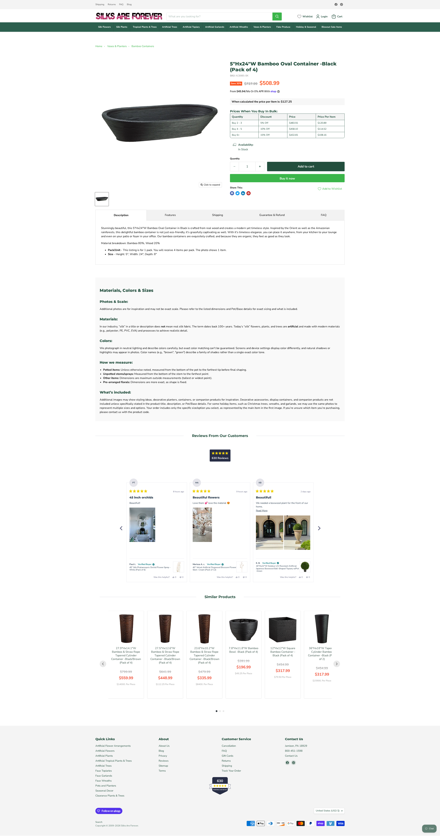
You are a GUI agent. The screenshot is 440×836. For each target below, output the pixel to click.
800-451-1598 (293, 751)
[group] (126, 654)
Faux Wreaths (103, 780)
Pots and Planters (105, 785)
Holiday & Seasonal (306, 27)
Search (98, 822)
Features (170, 215)
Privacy (163, 756)
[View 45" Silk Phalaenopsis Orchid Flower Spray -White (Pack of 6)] (178, 566)
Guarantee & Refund (272, 215)
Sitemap (163, 765)
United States (327, 810)
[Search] (277, 16)
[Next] (319, 528)
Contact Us (291, 756)
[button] (142, 525)
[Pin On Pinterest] (248, 193)
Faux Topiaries (103, 770)
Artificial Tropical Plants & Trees (113, 760)
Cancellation (229, 746)
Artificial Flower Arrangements (113, 746)
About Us (164, 746)
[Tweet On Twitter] (237, 193)
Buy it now (287, 178)
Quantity (235, 158)
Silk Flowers (104, 27)
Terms (162, 770)
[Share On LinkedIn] (243, 193)
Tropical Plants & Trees (145, 27)
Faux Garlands (103, 775)
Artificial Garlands (214, 27)
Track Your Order (231, 770)
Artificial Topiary (191, 27)
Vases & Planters (262, 27)
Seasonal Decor (104, 790)
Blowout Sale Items (332, 27)
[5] (102, 199)
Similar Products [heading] (220, 597)
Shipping (99, 4)
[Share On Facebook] (232, 193)
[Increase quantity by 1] (260, 166)
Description (121, 215)
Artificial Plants (104, 756)
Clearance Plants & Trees (109, 795)
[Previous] (121, 528)
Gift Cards (227, 756)
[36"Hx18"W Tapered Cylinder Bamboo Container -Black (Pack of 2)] (322, 629)
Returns (112, 4)
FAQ (121, 4)
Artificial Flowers (104, 751)
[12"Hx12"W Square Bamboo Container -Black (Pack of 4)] (283, 629)
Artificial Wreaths (239, 27)
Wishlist (307, 16)
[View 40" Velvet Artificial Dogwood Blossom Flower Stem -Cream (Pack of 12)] (241, 566)
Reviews (163, 760)
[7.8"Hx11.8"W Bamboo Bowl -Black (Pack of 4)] (243, 629)
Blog (129, 4)
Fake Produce (283, 27)
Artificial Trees (169, 27)
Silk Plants (121, 27)
